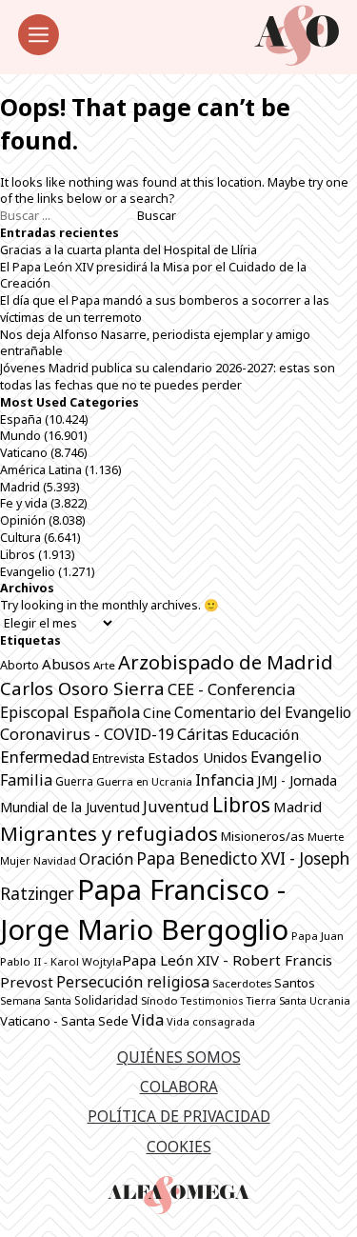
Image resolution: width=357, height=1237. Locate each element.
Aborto (19, 665)
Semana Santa (35, 1001)
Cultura (20, 537)
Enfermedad (44, 757)
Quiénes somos (179, 1057)
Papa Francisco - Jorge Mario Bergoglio (144, 909)
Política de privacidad (179, 1116)
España (21, 419)
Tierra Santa (277, 1001)
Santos (294, 982)
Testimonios (212, 1000)
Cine (157, 712)
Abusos (66, 663)
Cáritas (202, 734)
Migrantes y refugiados (109, 833)
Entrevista (118, 758)
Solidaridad (106, 1000)
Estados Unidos (198, 757)
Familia (26, 779)
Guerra (74, 781)
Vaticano (24, 453)
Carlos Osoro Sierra (82, 688)
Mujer (15, 860)
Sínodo (159, 1000)
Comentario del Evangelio (262, 712)
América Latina (41, 470)
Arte (104, 665)
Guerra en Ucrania (144, 781)
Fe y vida (24, 503)
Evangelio (27, 572)
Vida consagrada (211, 1021)
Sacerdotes (241, 983)
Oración (106, 858)
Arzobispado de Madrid (225, 662)
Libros (17, 555)
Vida (147, 1019)
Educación (265, 734)
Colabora (179, 1086)
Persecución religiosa (132, 981)
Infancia (224, 779)
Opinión (23, 520)
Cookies (179, 1146)
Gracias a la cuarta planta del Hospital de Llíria (128, 250)
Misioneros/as (263, 836)
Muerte (325, 836)
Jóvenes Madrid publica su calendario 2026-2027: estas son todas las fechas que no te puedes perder (167, 376)
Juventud (176, 806)
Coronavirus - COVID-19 (87, 734)
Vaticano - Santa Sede (64, 1020)
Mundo (20, 436)
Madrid (20, 487)
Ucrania (329, 1000)
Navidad (54, 860)
